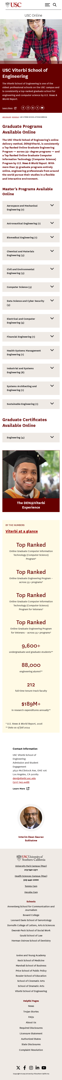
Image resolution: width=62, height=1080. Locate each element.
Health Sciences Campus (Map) (31, 876)
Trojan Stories (31, 1011)
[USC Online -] (31, 858)
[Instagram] (31, 1067)
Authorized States (31, 1039)
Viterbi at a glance (22, 531)
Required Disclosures (31, 1027)
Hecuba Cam (31, 892)
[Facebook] (24, 1067)
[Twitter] (18, 1067)
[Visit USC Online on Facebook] (23, 108)
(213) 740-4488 (21, 782)
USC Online (33, 15)
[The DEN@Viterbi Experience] (31, 474)
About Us (31, 1022)
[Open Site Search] (54, 4)
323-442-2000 (31, 879)
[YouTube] (43, 1067)
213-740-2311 (31, 869)
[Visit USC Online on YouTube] (42, 108)
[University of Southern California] (13, 5)
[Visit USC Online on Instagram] (28, 108)
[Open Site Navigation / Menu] (47, 4)
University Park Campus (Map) (31, 866)
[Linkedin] (37, 1067)
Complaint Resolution (31, 1050)
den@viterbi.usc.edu (24, 778)
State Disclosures (31, 1044)
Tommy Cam (31, 886)
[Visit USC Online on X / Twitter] (37, 108)
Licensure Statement (31, 1033)
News (31, 1006)
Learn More (7, 108)
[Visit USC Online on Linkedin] (33, 108)
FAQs (31, 1017)
